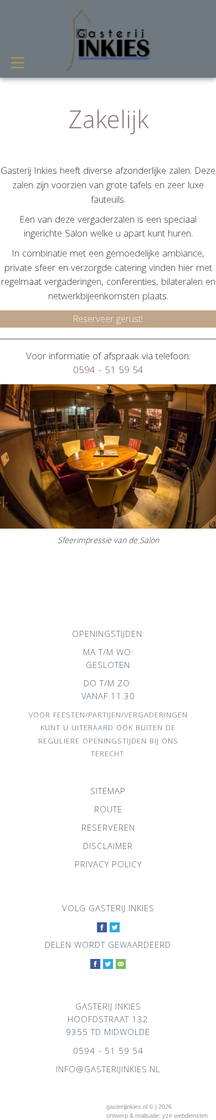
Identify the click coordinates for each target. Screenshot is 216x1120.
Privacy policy (108, 865)
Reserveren (108, 829)
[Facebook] (95, 964)
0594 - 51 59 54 (108, 371)
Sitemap (108, 792)
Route (108, 810)
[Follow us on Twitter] (115, 928)
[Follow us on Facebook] (102, 928)
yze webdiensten (185, 1115)
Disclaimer (108, 847)
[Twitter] (108, 964)
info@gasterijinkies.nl (108, 1070)
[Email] (121, 964)
